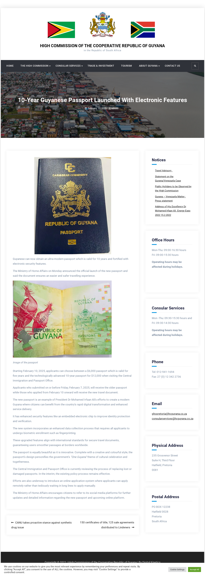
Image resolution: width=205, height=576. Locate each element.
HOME (9, 65)
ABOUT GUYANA (148, 65)
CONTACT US (172, 65)
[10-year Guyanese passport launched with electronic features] (73, 205)
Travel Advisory (163, 170)
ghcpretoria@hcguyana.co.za (169, 413)
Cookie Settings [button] (177, 569)
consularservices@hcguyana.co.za (172, 418)
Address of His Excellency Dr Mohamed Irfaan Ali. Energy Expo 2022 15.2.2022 (172, 211)
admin (114, 108)
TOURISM (126, 65)
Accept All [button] (194, 569)
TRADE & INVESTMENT (101, 65)
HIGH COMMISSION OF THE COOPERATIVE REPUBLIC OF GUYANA (102, 45)
